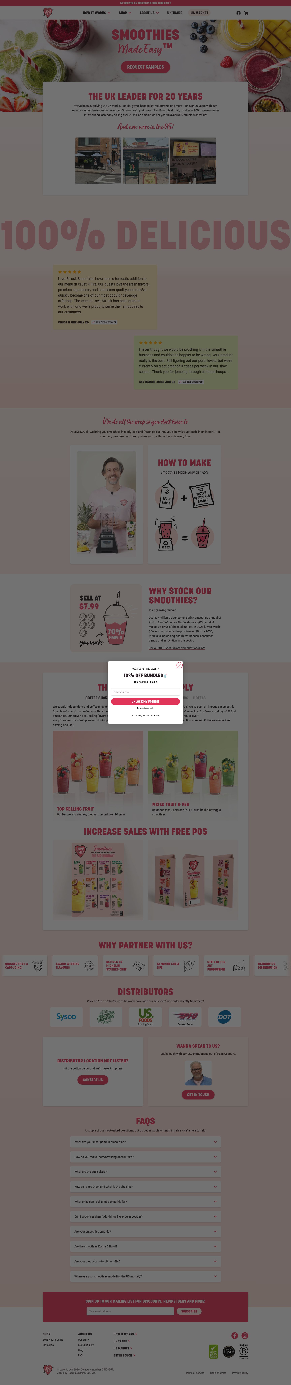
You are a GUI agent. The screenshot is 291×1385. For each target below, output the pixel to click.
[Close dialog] (180, 665)
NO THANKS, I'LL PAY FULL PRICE (145, 715)
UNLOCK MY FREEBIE (145, 701)
